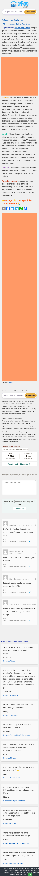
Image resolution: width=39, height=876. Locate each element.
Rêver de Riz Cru (9, 823)
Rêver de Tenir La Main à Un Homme (16, 735)
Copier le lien (19, 509)
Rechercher (30, 12)
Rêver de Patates (12, 20)
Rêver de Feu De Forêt (11, 778)
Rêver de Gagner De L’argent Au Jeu (16, 843)
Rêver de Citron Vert (10, 695)
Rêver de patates (22, 28)
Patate (11, 382)
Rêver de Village (9, 661)
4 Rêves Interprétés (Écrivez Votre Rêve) (16, 24)
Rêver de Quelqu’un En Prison (14, 801)
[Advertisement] (19, 76)
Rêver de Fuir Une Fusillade (13, 863)
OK (30, 874)
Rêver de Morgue (9, 758)
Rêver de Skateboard (10, 715)
